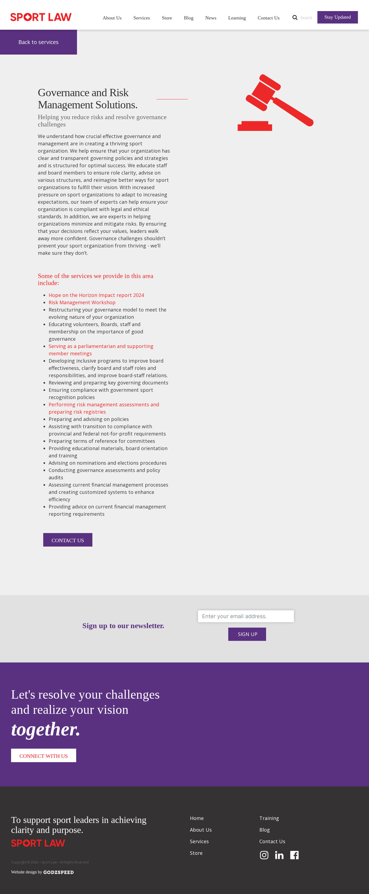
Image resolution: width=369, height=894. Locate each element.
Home (197, 818)
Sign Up (247, 634)
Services (141, 18)
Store (167, 18)
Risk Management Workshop (82, 302)
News (210, 18)
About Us (112, 18)
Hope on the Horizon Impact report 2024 (96, 295)
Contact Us (269, 18)
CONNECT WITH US (43, 756)
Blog (188, 18)
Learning (237, 18)
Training (269, 818)
